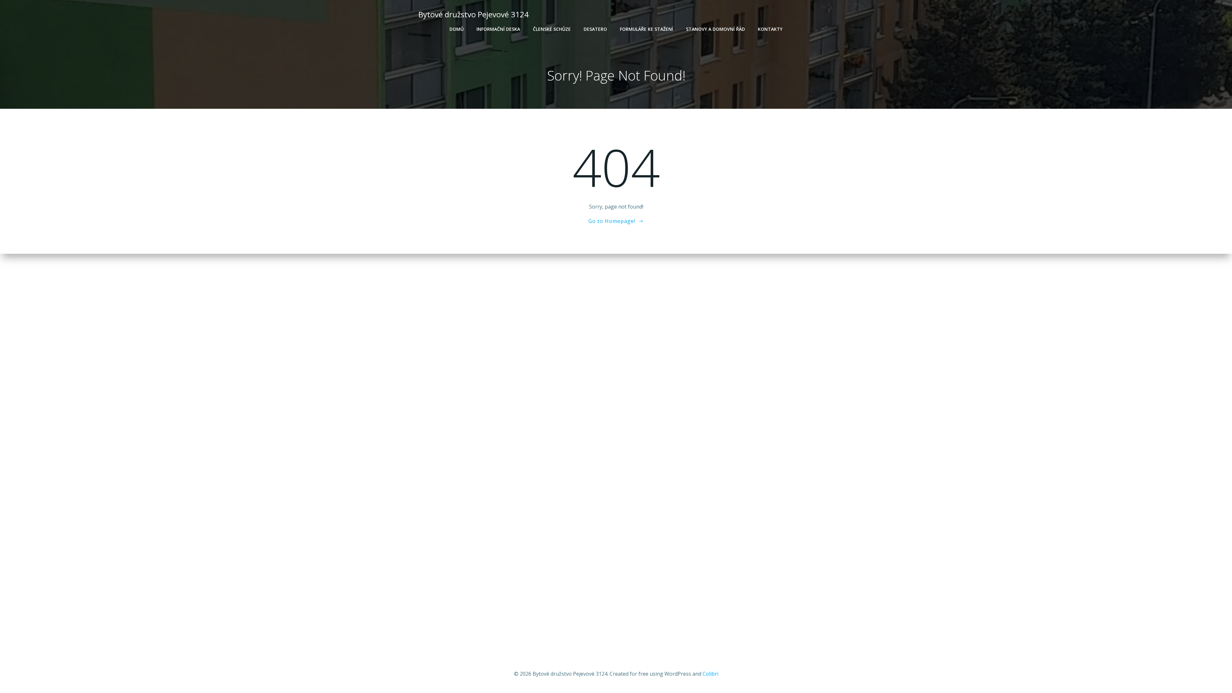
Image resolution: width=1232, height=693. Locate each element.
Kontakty (770, 29)
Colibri (710, 673)
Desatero (595, 29)
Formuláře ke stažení (646, 29)
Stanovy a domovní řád (715, 29)
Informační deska (498, 29)
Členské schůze (552, 29)
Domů (456, 29)
